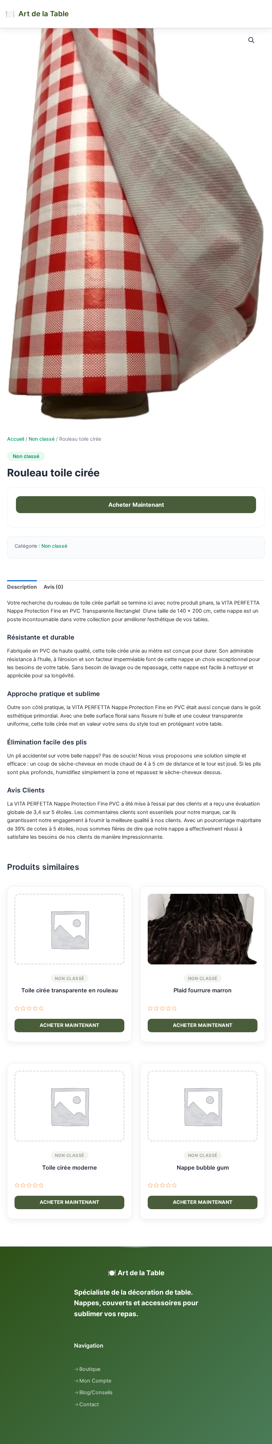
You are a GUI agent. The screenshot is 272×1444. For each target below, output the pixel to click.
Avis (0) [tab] (53, 587)
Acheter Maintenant (136, 504)
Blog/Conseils (96, 1392)
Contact (89, 1404)
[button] (252, 41)
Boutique (89, 1369)
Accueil (15, 439)
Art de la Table (43, 13)
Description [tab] (22, 587)
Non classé (42, 439)
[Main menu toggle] (263, 13)
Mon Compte (95, 1381)
